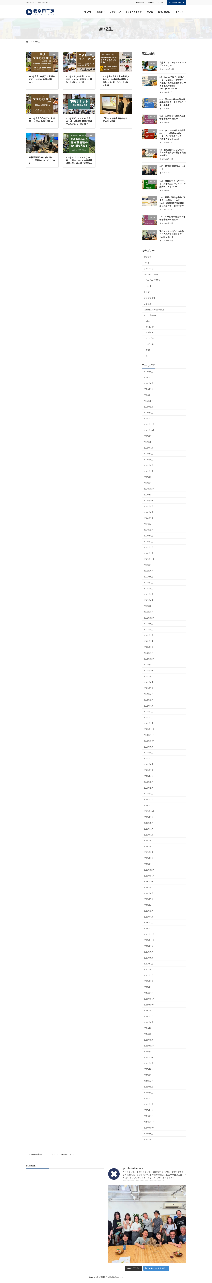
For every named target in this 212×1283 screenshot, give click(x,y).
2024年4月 (148, 536)
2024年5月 (148, 530)
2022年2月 (148, 647)
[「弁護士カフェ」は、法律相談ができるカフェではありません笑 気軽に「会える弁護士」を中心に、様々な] (147, 1224)
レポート (150, 344)
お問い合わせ (178, 2)
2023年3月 (148, 606)
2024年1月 (148, 553)
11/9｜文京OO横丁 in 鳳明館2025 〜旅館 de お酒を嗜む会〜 (42, 79)
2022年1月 (148, 653)
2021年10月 (149, 670)
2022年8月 (148, 629)
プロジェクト (150, 298)
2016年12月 (149, 993)
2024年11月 (149, 495)
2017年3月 (148, 975)
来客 (148, 350)
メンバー (150, 338)
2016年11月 (149, 999)
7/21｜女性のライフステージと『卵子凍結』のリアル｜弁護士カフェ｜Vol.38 (173, 184)
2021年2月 (148, 717)
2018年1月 (148, 928)
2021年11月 (149, 665)
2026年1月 (148, 412)
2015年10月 (149, 1057)
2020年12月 (149, 729)
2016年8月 (148, 1010)
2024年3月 (148, 541)
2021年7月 (148, 688)
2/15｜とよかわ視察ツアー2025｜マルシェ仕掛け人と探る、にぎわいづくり (79, 79)
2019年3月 (148, 852)
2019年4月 (148, 846)
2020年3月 (148, 782)
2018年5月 (148, 911)
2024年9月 (148, 506)
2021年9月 (148, 676)
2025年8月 (148, 442)
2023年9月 (148, 571)
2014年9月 (148, 1133)
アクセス (161, 2)
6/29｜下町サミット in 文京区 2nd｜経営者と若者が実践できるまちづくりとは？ (79, 121)
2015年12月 (149, 1045)
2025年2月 (148, 477)
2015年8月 (148, 1069)
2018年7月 (148, 899)
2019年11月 (149, 805)
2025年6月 (148, 453)
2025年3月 (148, 471)
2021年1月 (148, 723)
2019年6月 (148, 834)
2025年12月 (149, 418)
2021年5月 (148, 700)
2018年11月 (149, 875)
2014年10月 (149, 1128)
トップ (147, 292)
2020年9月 (148, 747)
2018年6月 (148, 905)
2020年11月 (149, 735)
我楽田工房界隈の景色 (154, 309)
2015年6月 (148, 1081)
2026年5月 (148, 389)
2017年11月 (149, 940)
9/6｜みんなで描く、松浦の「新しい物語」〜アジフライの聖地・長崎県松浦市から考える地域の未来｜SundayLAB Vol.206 (173, 83)
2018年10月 (149, 881)
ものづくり (149, 268)
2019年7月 (148, 829)
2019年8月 (148, 823)
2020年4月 (148, 776)
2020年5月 (148, 770)
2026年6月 (148, 383)
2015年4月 (148, 1092)
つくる (147, 263)
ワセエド (148, 304)
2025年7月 (148, 448)
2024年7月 (148, 518)
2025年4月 (148, 465)
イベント (148, 286)
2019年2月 (148, 858)
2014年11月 (149, 1122)
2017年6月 (148, 969)
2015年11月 (149, 1051)
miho (148, 321)
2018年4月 (148, 917)
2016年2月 (148, 1034)
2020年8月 (148, 752)
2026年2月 (148, 407)
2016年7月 (148, 1016)
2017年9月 (148, 952)
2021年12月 (149, 659)
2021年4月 (148, 706)
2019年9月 (148, 817)
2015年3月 (148, 1098)
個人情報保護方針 (36, 1154)
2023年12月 (149, 559)
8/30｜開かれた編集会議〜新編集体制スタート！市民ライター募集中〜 (173, 102)
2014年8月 (148, 1139)
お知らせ (150, 326)
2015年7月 (148, 1075)
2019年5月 (148, 840)
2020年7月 (148, 758)
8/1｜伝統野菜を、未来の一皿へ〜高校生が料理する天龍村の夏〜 (173, 153)
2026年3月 (148, 401)
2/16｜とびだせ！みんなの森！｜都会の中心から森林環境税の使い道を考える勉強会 (79, 160)
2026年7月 (148, 377)
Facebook (140, 2)
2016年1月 (148, 1040)
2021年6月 (148, 694)
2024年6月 (148, 524)
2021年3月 (148, 711)
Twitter (151, 2)
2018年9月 (148, 887)
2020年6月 (148, 764)
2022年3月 (148, 641)
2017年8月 (148, 958)
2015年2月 (148, 1104)
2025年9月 (148, 436)
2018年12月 (149, 870)
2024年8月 (148, 512)
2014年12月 (149, 1116)
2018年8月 (148, 893)
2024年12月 (149, 489)
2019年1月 (148, 864)
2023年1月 (148, 612)
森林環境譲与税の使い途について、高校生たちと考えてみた (42, 160)
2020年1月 (148, 793)
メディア (150, 332)
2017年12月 (149, 934)
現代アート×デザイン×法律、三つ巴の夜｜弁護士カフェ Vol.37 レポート (173, 234)
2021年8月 (148, 682)
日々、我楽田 (150, 315)
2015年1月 (148, 1110)
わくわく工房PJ (151, 274)
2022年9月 (148, 624)
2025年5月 (148, 459)
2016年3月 (148, 1028)
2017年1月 (148, 987)
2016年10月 (149, 1004)
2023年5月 (148, 594)
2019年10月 (149, 811)
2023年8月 (148, 577)
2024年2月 (148, 547)
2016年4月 (148, 1022)
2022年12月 (149, 618)
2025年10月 (149, 430)
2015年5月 (148, 1086)
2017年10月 (149, 946)
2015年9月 (148, 1063)
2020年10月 (149, 741)
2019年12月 (149, 799)
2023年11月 (149, 565)
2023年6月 (148, 588)
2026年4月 (148, 395)
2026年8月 (148, 371)
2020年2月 (148, 788)
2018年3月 (148, 922)
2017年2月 (148, 981)
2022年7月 (148, 635)
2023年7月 (148, 582)
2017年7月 (148, 963)
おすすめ (148, 257)
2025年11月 (149, 424)
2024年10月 (149, 500)
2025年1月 (148, 483)
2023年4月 (148, 600)
